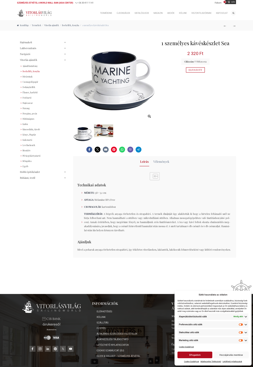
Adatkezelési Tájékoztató (210, 362)
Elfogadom (195, 355)
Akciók (170, 13)
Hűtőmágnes (28, 118)
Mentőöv (27, 150)
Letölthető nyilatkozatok (232, 362)
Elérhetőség (104, 311)
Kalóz (25, 124)
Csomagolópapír (30, 81)
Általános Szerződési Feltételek (117, 333)
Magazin (158, 13)
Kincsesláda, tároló (31, 129)
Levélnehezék (29, 145)
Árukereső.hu (51, 329)
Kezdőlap (24, 25)
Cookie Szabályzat (186, 347)
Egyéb (25, 166)
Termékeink (106, 13)
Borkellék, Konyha (31, 71)
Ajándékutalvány (30, 66)
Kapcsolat (222, 13)
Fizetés (101, 328)
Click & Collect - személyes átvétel (118, 356)
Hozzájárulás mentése (231, 355)
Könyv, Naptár (29, 134)
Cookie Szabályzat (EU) (110, 350)
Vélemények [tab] (161, 161)
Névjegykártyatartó (32, 155)
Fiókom (218, 3)
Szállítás (102, 322)
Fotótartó (27, 97)
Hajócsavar (28, 103)
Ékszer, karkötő (30, 92)
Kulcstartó (27, 140)
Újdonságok (123, 13)
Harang (26, 108)
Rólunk (183, 13)
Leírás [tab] (144, 161)
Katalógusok (142, 13)
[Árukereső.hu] (51, 325)
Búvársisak (28, 76)
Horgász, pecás (30, 113)
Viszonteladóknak (201, 13)
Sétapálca (27, 161)
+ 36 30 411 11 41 (85, 3)
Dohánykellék (29, 87)
